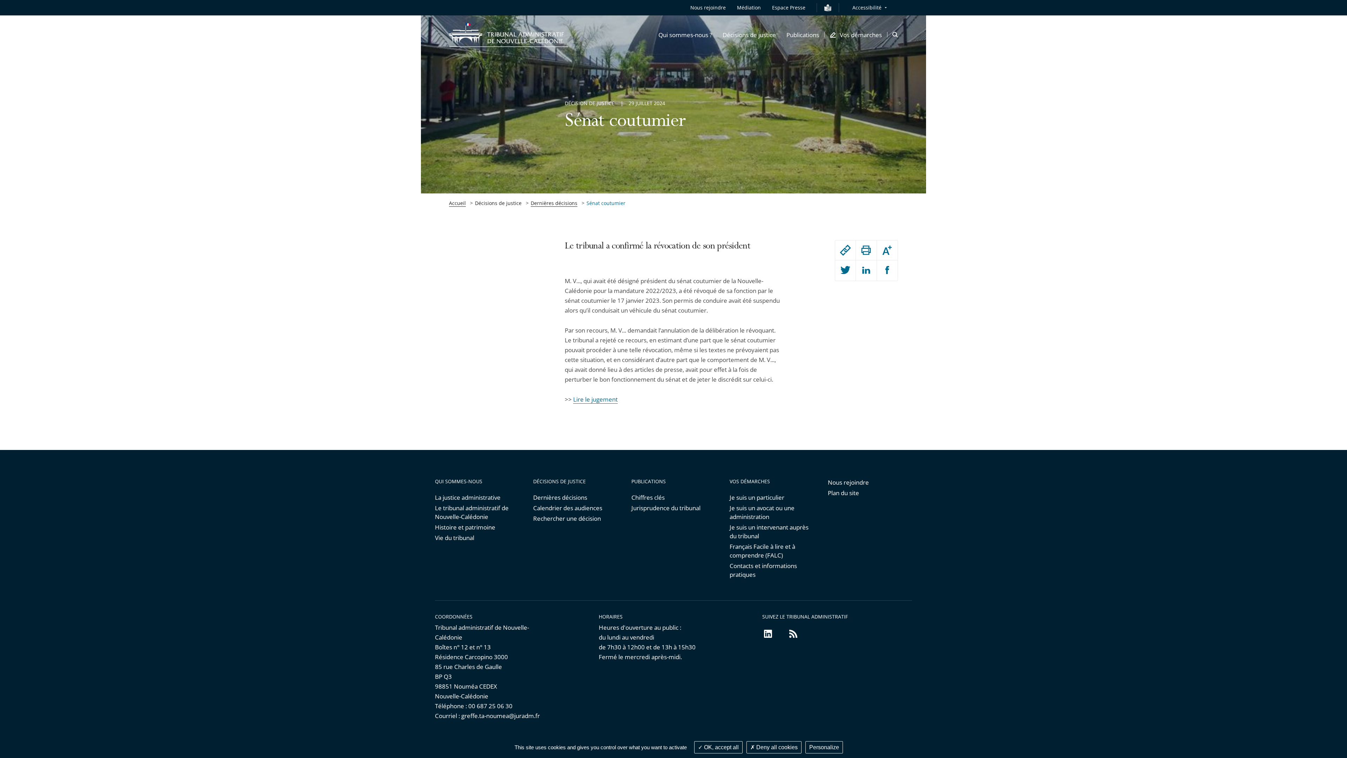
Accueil (457, 203)
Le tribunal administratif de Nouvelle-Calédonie (472, 512)
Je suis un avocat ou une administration (762, 512)
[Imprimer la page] (866, 250)
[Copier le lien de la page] (845, 250)
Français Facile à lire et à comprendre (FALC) (762, 550)
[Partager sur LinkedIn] (866, 270)
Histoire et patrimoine (465, 527)
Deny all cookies (776, 747)
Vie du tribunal (454, 538)
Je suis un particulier (757, 497)
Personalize (824, 747)
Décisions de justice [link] (498, 203)
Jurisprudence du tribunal (666, 508)
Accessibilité (867, 7)
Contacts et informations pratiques (763, 570)
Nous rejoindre (708, 7)
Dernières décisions (554, 203)
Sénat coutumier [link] (606, 203)
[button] (685, 34)
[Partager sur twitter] (845, 270)
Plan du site (843, 493)
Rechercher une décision (567, 518)
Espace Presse (788, 7)
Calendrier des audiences (567, 508)
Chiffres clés (648, 497)
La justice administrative (468, 497)
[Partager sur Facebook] (887, 270)
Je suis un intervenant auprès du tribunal (769, 531)
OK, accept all (721, 747)
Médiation (749, 7)
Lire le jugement (595, 399)
